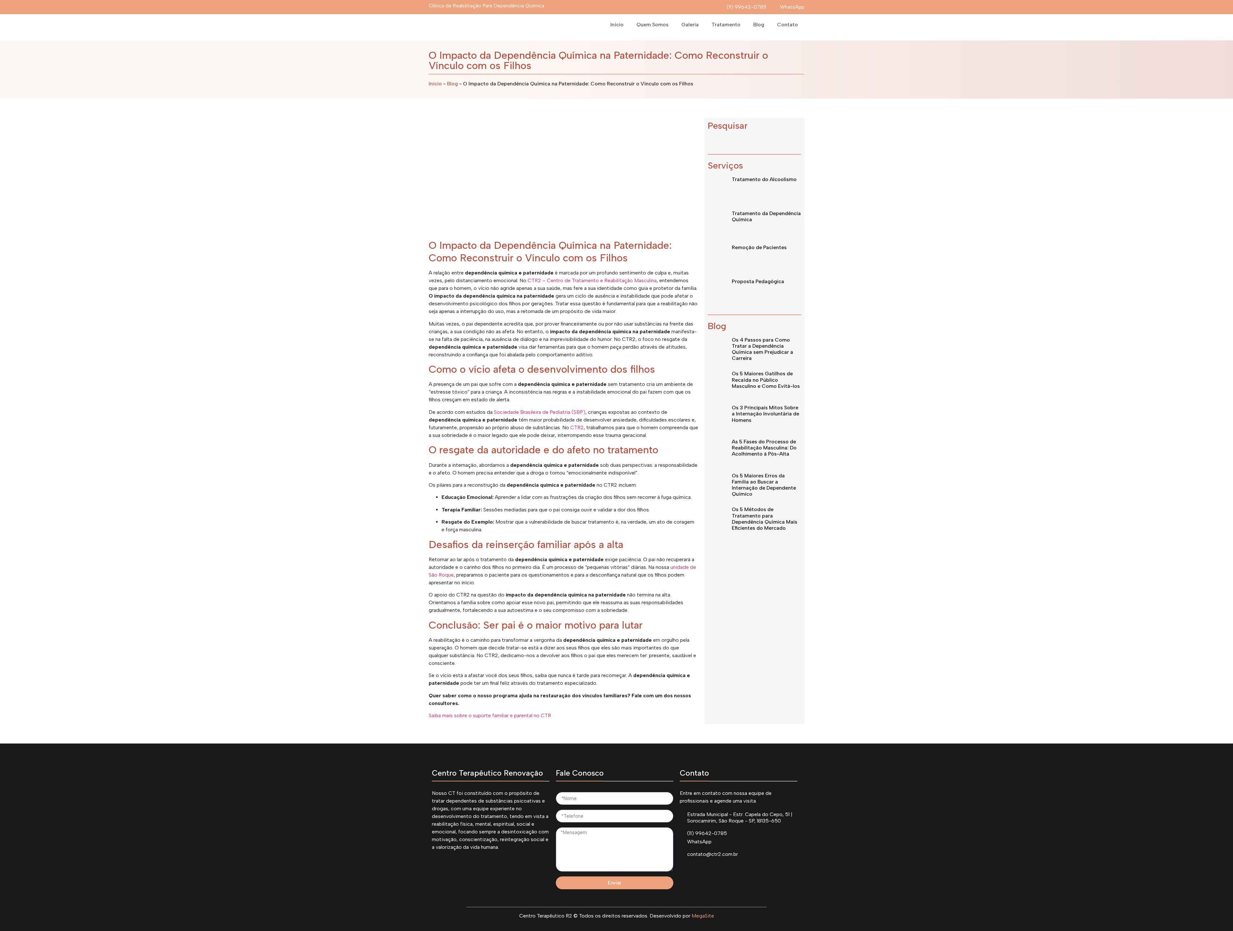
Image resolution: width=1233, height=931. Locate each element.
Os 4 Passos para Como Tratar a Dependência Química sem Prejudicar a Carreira (762, 349)
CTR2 (577, 427)
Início (617, 25)
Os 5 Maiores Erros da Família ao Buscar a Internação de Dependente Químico (764, 485)
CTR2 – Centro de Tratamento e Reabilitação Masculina (592, 280)
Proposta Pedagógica (758, 281)
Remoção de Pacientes (759, 247)
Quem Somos (652, 25)
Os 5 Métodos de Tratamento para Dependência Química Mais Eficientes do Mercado (764, 518)
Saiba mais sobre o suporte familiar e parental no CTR (490, 715)
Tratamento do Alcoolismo (764, 179)
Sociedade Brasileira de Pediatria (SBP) (539, 412)
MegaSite (703, 916)
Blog (758, 25)
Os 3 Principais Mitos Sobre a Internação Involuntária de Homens (765, 414)
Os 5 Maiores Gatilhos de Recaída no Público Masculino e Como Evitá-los (766, 379)
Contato (787, 25)
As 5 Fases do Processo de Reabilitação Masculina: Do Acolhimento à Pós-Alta (764, 448)
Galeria (690, 25)
